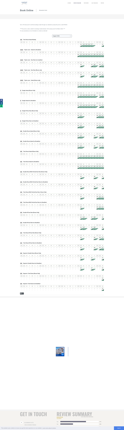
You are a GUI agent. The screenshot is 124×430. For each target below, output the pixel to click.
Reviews (86, 3)
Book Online (77, 3)
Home (69, 3)
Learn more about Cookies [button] (49, 428)
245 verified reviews (87, 417)
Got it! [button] (119, 428)
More (102, 3)
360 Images (94, 3)
